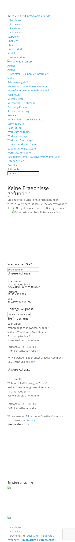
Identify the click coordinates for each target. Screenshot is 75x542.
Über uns (13, 40)
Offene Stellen (16, 161)
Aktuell (12, 65)
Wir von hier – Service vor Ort (25, 119)
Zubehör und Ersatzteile (22, 144)
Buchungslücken (17, 107)
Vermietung (14, 94)
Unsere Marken (16, 49)
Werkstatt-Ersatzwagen (21, 140)
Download (13, 165)
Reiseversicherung (18, 111)
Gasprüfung (14, 127)
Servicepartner (16, 123)
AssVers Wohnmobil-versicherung (27, 86)
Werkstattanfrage (18, 136)
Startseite (13, 36)
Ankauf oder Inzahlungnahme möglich (30, 90)
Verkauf (12, 78)
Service (12, 115)
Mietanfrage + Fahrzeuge (22, 103)
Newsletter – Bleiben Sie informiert (28, 74)
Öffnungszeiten (17, 57)
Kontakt (12, 53)
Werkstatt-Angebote (19, 131)
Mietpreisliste (16, 98)
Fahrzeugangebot (18, 82)
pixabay (30, 361)
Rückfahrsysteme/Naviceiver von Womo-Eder (34, 156)
